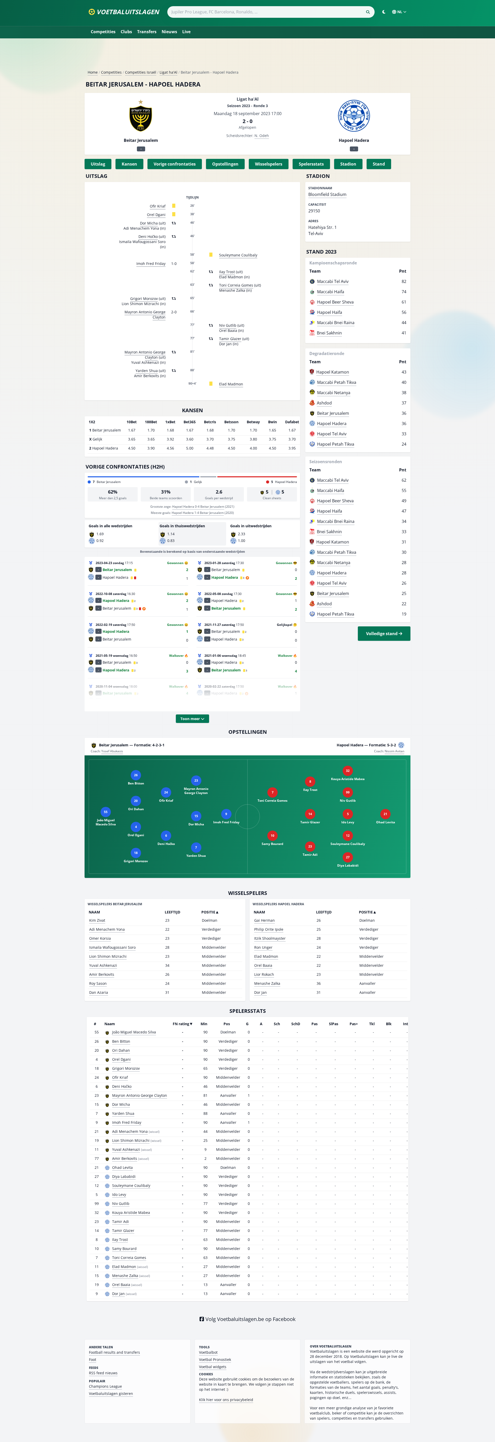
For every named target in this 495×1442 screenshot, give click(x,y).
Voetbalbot (208, 1352)
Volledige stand (382, 633)
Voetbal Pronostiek (215, 1359)
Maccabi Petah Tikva (336, 382)
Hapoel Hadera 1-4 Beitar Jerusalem (198, 513)
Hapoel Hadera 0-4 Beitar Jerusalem (198, 506)
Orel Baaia (263, 965)
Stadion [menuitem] (348, 164)
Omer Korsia (100, 938)
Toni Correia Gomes (236, 285)
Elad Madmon (231, 384)
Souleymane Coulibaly (238, 255)
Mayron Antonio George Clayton (145, 314)
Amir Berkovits (101, 974)
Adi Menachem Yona (107, 929)
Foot (92, 1359)
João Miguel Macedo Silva (134, 1032)
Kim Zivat (97, 920)
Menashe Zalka (267, 983)
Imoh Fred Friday (151, 263)
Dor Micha (149, 223)
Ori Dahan (121, 1050)
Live (186, 31)
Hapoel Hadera (331, 423)
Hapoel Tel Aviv (331, 434)
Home (93, 72)
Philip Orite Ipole (268, 929)
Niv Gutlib (227, 325)
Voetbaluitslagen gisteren (111, 1393)
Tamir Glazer (230, 338)
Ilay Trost (227, 271)
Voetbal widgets (212, 1366)
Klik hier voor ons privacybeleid (226, 1399)
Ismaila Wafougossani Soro (112, 947)
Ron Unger (263, 947)
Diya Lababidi (124, 1176)
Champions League (105, 1386)
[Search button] (368, 12)
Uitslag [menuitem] (98, 164)
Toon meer (190, 718)
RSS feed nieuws (103, 1372)
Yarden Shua (147, 370)
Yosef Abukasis (112, 751)
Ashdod (324, 403)
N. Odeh (261, 135)
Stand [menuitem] (379, 164)
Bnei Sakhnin (329, 333)
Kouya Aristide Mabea (131, 1212)
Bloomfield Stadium (327, 194)
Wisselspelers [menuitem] (268, 164)
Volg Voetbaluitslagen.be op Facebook (250, 1319)
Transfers (146, 31)
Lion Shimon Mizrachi (108, 956)
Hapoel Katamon (332, 372)
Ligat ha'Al (168, 72)
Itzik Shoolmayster (270, 938)
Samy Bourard (124, 1248)
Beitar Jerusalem (333, 413)
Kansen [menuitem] (129, 164)
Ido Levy (119, 1194)
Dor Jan (260, 992)
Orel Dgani (156, 214)
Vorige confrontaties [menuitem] (175, 164)
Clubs (126, 31)
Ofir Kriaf (158, 206)
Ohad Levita (122, 1167)
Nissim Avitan (394, 751)
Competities (103, 31)
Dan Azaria (98, 992)
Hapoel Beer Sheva (335, 302)
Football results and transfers (114, 1352)
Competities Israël (140, 72)
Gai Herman (264, 920)
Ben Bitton (121, 1041)
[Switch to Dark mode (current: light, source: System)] (384, 12)
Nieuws (169, 31)
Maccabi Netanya (333, 392)
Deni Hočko (148, 236)
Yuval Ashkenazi (103, 965)
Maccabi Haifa (330, 292)
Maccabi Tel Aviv (333, 281)
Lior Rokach (264, 974)
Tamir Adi (120, 1221)
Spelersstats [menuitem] (311, 164)
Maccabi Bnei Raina (335, 322)
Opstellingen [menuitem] (225, 164)
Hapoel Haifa (329, 312)
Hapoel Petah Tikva (335, 444)
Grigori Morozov (144, 298)
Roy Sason (98, 983)
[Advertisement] (247, 56)
